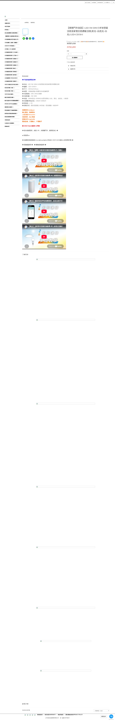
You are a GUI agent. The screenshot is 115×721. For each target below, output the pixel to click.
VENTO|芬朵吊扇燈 (9, 94)
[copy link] (33, 38)
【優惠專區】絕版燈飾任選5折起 (12, 36)
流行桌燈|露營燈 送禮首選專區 (11, 33)
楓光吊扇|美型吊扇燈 (9, 97)
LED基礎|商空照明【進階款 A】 (11, 58)
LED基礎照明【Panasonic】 (11, 78)
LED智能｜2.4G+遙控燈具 (10, 49)
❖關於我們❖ (7, 23)
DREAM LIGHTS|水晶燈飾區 (11, 103)
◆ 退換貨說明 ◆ (27, 145)
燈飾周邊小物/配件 (9, 107)
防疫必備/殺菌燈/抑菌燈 (10, 116)
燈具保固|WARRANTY (50, 714)
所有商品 (7, 29)
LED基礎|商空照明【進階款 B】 (11, 62)
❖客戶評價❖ (7, 26)
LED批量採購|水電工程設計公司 (11, 39)
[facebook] (27, 38)
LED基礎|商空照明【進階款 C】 (11, 65)
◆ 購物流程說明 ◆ (40, 145)
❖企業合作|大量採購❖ (9, 123)
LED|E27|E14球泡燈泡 (9, 45)
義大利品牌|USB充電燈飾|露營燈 (12, 100)
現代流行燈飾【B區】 (9, 91)
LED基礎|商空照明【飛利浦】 (11, 71)
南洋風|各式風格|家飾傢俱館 (11, 113)
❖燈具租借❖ (7, 120)
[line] (24, 38)
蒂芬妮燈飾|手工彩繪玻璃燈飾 (11, 110)
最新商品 (33, 22)
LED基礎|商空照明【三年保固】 (11, 52)
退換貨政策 (40, 714)
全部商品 (27, 22)
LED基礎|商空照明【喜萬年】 (11, 81)
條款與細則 (60, 714)
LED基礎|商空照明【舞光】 (10, 68)
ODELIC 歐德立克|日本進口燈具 (11, 84)
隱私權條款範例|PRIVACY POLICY (74, 714)
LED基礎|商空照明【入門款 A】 (11, 55)
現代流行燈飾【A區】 (9, 87)
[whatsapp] (30, 38)
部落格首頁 (7, 126)
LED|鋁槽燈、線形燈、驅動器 (11, 42)
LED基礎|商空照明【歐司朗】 (11, 74)
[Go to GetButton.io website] (111, 719)
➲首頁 (6, 20)
